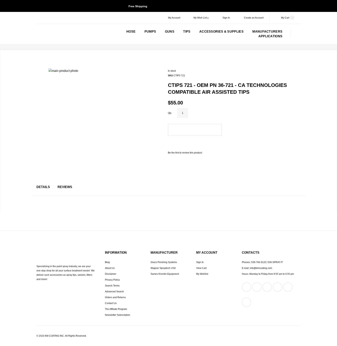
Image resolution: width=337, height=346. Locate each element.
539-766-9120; (259, 262)
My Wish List (200, 17)
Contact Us (111, 303)
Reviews (65, 187)
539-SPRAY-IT (275, 262)
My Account (174, 17)
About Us (110, 268)
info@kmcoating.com (261, 268)
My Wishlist (202, 274)
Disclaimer (110, 274)
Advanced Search (114, 291)
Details (43, 187)
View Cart (201, 268)
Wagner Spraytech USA (163, 268)
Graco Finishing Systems (164, 262)
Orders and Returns (115, 297)
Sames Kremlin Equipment (165, 274)
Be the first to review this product (185, 152)
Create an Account (253, 17)
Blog (107, 262)
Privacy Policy (112, 279)
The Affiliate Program (116, 309)
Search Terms (112, 285)
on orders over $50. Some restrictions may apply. (169, 6)
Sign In (226, 17)
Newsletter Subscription (117, 315)
